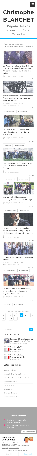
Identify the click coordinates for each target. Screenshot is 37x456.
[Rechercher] (31, 329)
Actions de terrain (9, 382)
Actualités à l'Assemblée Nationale (15, 378)
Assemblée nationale (10, 397)
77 (15, 319)
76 (11, 319)
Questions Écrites (10, 393)
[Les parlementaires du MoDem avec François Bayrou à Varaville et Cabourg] (18, 154)
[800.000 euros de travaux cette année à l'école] (18, 248)
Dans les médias (9, 370)
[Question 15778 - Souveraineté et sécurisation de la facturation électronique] (6, 349)
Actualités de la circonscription (14, 374)
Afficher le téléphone (13, 423)
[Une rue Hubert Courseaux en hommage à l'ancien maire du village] (18, 188)
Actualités (7, 389)
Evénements (8, 385)
